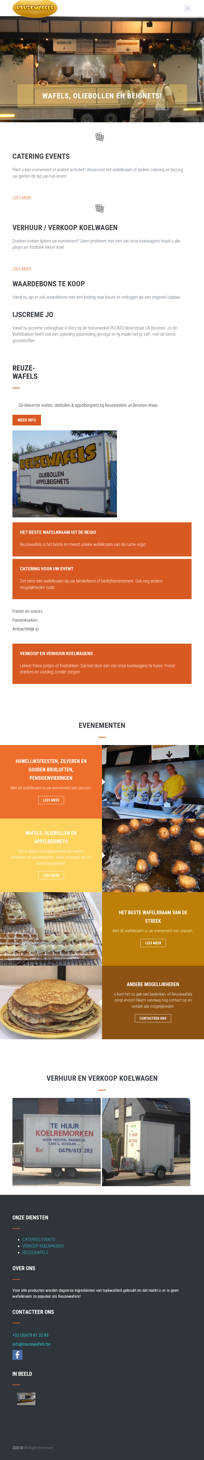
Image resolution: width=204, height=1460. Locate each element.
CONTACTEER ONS (153, 1018)
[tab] (102, 531)
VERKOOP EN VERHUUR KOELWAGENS (56, 653)
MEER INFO (27, 420)
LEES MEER (21, 197)
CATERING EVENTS (38, 1239)
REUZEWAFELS (35, 1252)
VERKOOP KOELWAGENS (43, 1246)
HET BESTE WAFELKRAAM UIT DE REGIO (58, 532)
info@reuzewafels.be (31, 1344)
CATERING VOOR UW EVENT (47, 569)
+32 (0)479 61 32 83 (30, 1335)
